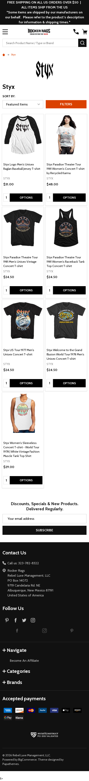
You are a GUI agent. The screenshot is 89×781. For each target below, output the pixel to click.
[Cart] (84, 31)
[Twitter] (24, 620)
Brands (14, 682)
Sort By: (8, 96)
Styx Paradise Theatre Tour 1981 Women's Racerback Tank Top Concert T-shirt (65, 261)
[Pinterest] (6, 620)
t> (44, 241)
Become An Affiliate (24, 661)
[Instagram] (33, 620)
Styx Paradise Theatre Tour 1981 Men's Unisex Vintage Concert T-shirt (20, 261)
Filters (66, 104)
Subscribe (44, 530)
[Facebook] (15, 620)
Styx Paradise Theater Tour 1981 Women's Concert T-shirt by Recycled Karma (65, 169)
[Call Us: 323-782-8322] (76, 31)
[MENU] (5, 31)
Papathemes (10, 764)
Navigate (16, 650)
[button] (17, 630)
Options (26, 197)
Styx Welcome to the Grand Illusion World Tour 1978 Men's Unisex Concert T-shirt (65, 354)
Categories (18, 671)
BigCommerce (27, 759)
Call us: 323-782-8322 (23, 563)
